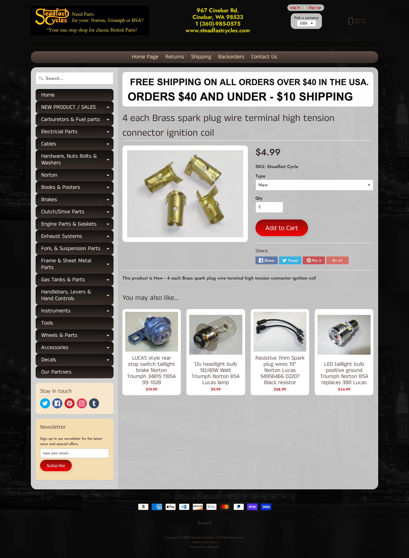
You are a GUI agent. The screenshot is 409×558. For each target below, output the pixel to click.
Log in (295, 7)
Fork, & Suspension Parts (77, 250)
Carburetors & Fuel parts (77, 120)
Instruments (77, 312)
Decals (77, 361)
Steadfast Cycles (202, 537)
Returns (174, 57)
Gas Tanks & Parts (77, 281)
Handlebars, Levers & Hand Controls (77, 295)
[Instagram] (82, 403)
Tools (47, 323)
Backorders (231, 57)
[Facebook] (57, 403)
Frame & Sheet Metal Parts (77, 264)
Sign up (315, 7)
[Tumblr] (94, 403)
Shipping (201, 57)
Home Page (145, 57)
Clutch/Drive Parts (77, 213)
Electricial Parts (77, 133)
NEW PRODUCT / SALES (77, 108)
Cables (77, 145)
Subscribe (56, 466)
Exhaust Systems (77, 237)
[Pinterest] (70, 403)
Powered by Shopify (204, 547)
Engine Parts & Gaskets (77, 225)
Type (260, 176)
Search (204, 523)
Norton (77, 176)
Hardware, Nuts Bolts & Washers (77, 160)
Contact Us (264, 57)
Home (48, 95)
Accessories (77, 349)
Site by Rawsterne (204, 542)
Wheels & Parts (77, 336)
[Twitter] (45, 403)
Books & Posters (77, 188)
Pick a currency (306, 18)
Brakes (77, 201)
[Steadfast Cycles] (90, 21)
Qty (259, 198)
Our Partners (56, 372)
